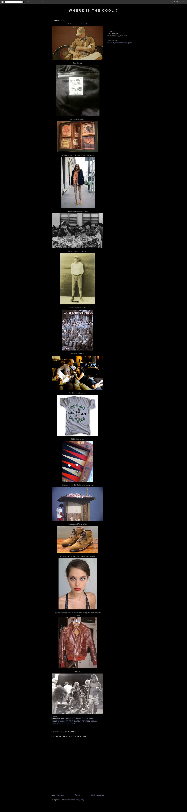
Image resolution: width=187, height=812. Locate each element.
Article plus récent (58, 795)
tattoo (72, 723)
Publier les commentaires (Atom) (72, 800)
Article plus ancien (97, 795)
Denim (91, 718)
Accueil (77, 795)
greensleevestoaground (62, 720)
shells (94, 722)
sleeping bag (57, 723)
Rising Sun (85, 24)
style (66, 723)
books (68, 718)
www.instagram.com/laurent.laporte (119, 43)
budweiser (77, 718)
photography (63, 722)
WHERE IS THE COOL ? (94, 10)
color (85, 718)
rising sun (86, 722)
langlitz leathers (82, 720)
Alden (62, 718)
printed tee (75, 722)
